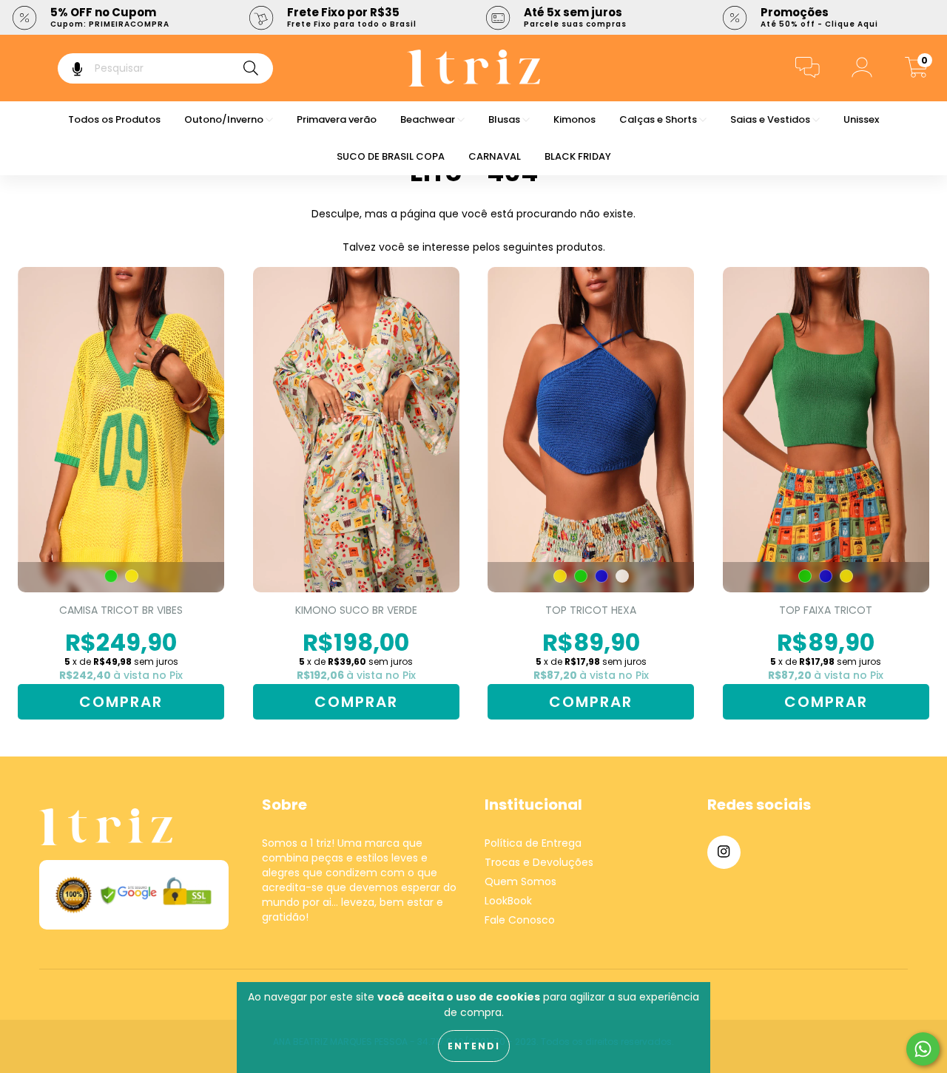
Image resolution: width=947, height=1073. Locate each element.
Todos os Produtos (114, 119)
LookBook (508, 900)
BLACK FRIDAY (578, 156)
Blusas (505, 119)
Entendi (474, 1046)
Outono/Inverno (225, 119)
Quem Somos (520, 881)
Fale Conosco (520, 920)
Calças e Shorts (659, 119)
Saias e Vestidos (771, 119)
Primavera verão (337, 119)
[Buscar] (251, 68)
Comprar (121, 701)
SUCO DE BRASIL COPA (391, 156)
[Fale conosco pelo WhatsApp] (923, 1049)
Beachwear (428, 119)
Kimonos (574, 119)
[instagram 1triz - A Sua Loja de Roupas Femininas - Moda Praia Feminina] (724, 852)
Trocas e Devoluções (539, 862)
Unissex (861, 119)
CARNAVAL (494, 156)
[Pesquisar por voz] (67, 68)
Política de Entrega (533, 843)
